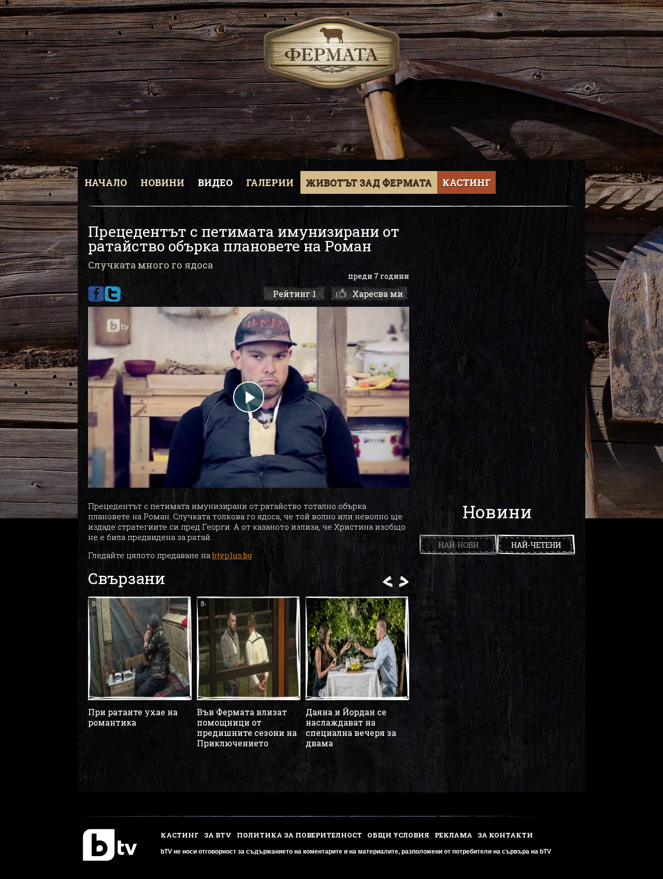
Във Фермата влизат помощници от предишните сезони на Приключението (247, 727)
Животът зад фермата (369, 182)
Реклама (453, 835)
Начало (105, 182)
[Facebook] (96, 294)
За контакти (505, 835)
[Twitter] (113, 294)
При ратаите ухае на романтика (133, 717)
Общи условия (398, 835)
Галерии (270, 182)
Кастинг (466, 182)
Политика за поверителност (299, 835)
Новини (162, 182)
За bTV (218, 835)
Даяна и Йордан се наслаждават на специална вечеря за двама (351, 727)
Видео (215, 182)
